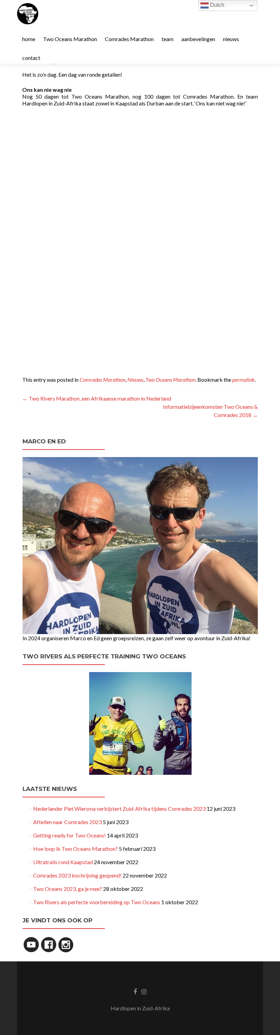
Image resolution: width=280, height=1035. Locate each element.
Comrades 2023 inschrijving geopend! (77, 875)
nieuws (231, 39)
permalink (243, 379)
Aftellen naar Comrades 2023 (67, 822)
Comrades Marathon (129, 39)
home (28, 39)
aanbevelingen (198, 39)
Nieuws (135, 379)
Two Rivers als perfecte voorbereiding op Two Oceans (96, 902)
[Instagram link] (143, 991)
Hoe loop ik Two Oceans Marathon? (75, 848)
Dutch (216, 5)
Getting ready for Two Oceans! (69, 835)
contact (31, 57)
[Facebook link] (135, 991)
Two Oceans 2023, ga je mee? (67, 888)
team (167, 39)
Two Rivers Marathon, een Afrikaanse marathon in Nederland (96, 398)
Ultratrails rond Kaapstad (63, 862)
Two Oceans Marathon (70, 39)
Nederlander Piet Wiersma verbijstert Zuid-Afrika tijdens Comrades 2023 (119, 808)
